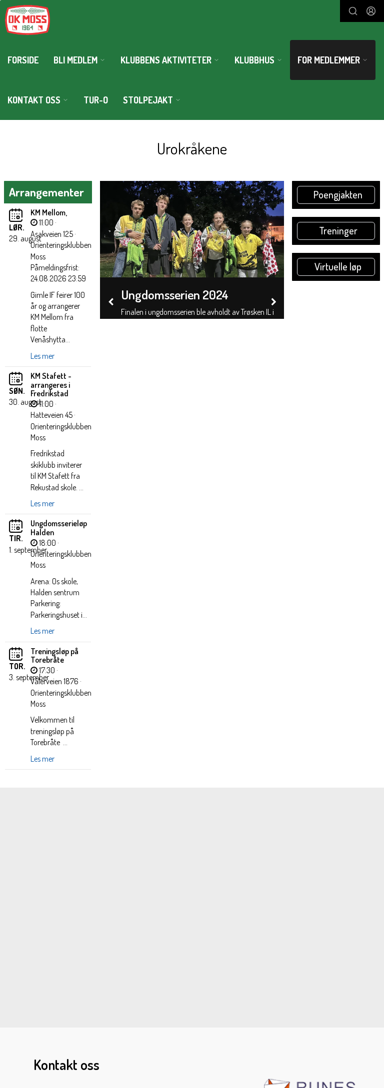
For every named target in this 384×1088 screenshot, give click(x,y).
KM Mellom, (48, 212)
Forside (23, 59)
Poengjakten (338, 194)
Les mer (42, 356)
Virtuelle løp (338, 266)
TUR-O (96, 99)
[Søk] (353, 11)
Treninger (338, 230)
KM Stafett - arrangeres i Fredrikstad (51, 384)
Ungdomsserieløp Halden (58, 527)
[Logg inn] (371, 11)
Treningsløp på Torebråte (54, 655)
